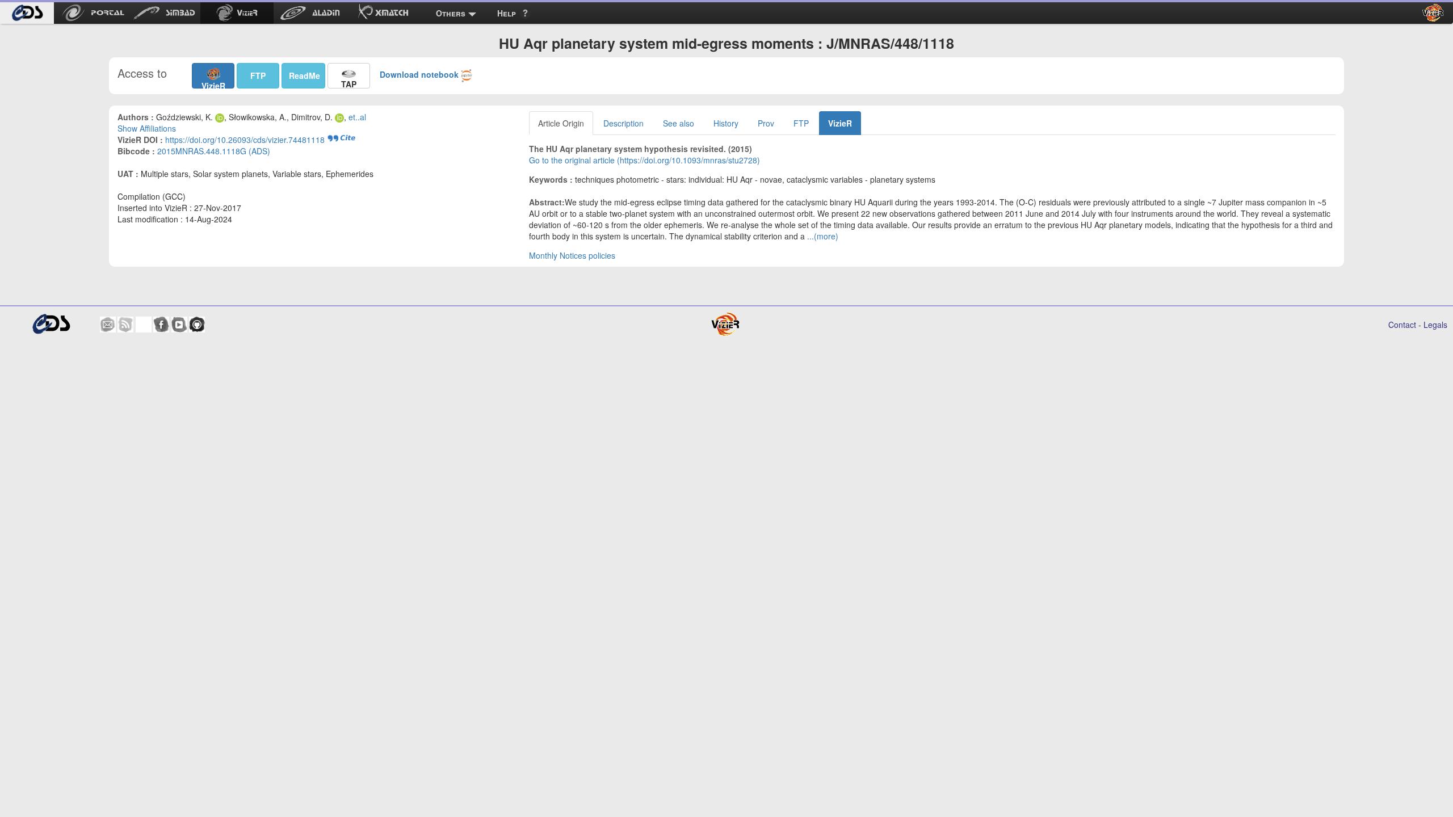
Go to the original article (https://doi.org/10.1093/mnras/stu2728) (644, 160)
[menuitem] (27, 13)
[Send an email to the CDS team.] (108, 324)
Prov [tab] (766, 123)
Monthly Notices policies (572, 255)
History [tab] (725, 123)
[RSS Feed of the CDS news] (125, 324)
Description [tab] (623, 123)
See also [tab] (678, 123)
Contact (1402, 324)
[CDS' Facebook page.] (161, 324)
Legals (1435, 324)
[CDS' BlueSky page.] (144, 324)
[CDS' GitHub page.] (197, 324)
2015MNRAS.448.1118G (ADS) (213, 151)
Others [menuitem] (450, 13)
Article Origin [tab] (561, 123)
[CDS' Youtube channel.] (179, 324)
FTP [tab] (801, 123)
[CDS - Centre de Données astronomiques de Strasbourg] (51, 324)
